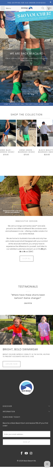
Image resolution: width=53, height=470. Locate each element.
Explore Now (12, 364)
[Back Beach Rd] (26, 8)
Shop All (27, 258)
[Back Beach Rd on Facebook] (22, 453)
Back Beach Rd (30, 461)
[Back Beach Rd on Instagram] (31, 453)
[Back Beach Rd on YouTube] (26, 453)
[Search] (43, 8)
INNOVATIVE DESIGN (26, 221)
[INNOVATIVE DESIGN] (26, 196)
